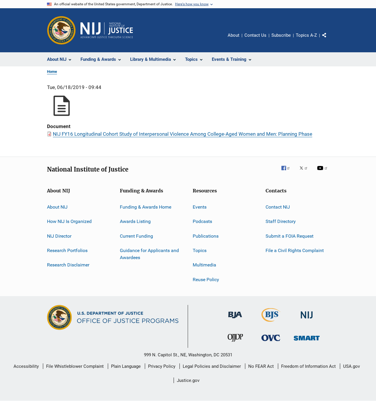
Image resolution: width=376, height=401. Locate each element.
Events (200, 207)
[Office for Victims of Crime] (270, 342)
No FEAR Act (261, 366)
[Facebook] (287, 172)
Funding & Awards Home (145, 207)
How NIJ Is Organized (69, 221)
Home (52, 71)
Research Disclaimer (68, 265)
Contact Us (255, 35)
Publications (206, 236)
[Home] (106, 30)
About (233, 35)
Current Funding (136, 236)
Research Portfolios (67, 250)
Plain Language (126, 366)
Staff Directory (281, 221)
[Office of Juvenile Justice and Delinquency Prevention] (235, 343)
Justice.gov (188, 380)
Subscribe (281, 35)
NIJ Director (59, 236)
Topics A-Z (306, 35)
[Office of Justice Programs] (61, 30)
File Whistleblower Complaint (75, 366)
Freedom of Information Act (308, 366)
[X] (305, 172)
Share (329, 39)
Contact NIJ (278, 207)
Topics (200, 250)
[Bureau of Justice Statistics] (271, 323)
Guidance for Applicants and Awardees (149, 254)
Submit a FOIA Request (289, 236)
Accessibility (26, 366)
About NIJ (57, 207)
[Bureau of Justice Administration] (235, 319)
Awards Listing (135, 221)
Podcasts (202, 221)
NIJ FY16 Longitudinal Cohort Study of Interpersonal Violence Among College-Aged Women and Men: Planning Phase (182, 134)
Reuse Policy (206, 279)
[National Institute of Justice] (307, 319)
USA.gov (351, 366)
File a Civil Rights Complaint (295, 250)
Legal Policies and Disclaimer (212, 366)
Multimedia (204, 265)
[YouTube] (323, 172)
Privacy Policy (161, 366)
